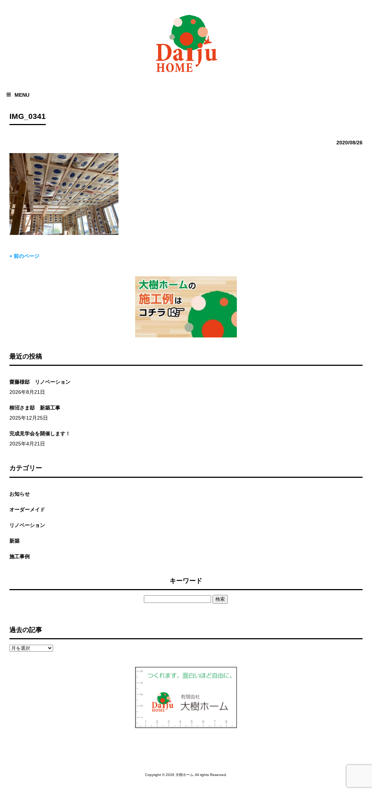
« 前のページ (24, 256)
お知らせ (19, 494)
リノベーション (27, 525)
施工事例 (19, 556)
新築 (14, 541)
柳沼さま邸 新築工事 (34, 408)
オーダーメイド (27, 509)
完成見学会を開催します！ (39, 433)
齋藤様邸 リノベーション (39, 382)
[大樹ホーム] (186, 73)
